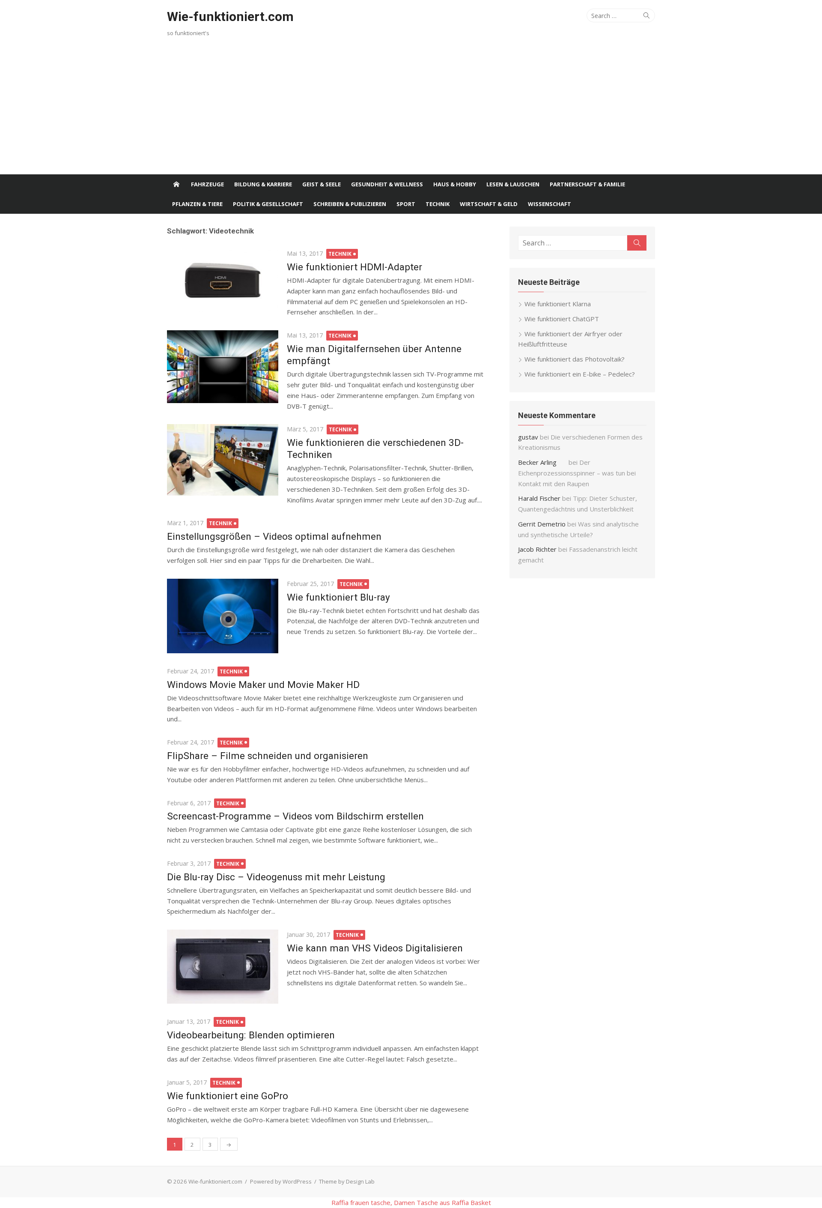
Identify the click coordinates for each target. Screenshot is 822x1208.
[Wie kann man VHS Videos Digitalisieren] (222, 967)
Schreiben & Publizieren (349, 204)
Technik (438, 204)
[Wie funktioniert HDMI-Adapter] (222, 280)
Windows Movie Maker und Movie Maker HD (263, 684)
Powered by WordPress (281, 1181)
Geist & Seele (321, 184)
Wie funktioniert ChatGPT (561, 318)
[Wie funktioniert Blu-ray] (222, 616)
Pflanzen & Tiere (197, 204)
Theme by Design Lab (347, 1181)
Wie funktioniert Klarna (557, 303)
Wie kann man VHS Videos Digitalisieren (375, 948)
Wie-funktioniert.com (230, 16)
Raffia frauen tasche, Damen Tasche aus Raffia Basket (411, 1202)
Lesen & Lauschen (512, 184)
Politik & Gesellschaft (268, 204)
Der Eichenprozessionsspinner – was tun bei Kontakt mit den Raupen (577, 473)
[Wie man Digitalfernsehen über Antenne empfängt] (222, 366)
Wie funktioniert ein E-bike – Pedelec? (579, 374)
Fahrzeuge (207, 184)
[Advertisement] (411, 110)
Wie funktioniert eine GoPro (227, 1095)
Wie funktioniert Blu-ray (338, 597)
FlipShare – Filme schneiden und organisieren (267, 755)
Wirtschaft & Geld (489, 204)
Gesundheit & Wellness (387, 184)
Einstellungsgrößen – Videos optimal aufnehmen (274, 536)
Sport (405, 204)
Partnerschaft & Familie (587, 184)
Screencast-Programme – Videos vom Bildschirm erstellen (295, 816)
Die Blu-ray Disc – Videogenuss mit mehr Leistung (276, 876)
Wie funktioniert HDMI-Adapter (354, 266)
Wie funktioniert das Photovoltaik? (574, 359)
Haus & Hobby (454, 184)
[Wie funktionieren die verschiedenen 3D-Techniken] (222, 459)
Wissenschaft (549, 204)
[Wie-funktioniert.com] (176, 184)
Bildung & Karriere (263, 184)
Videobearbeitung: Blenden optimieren (251, 1035)
